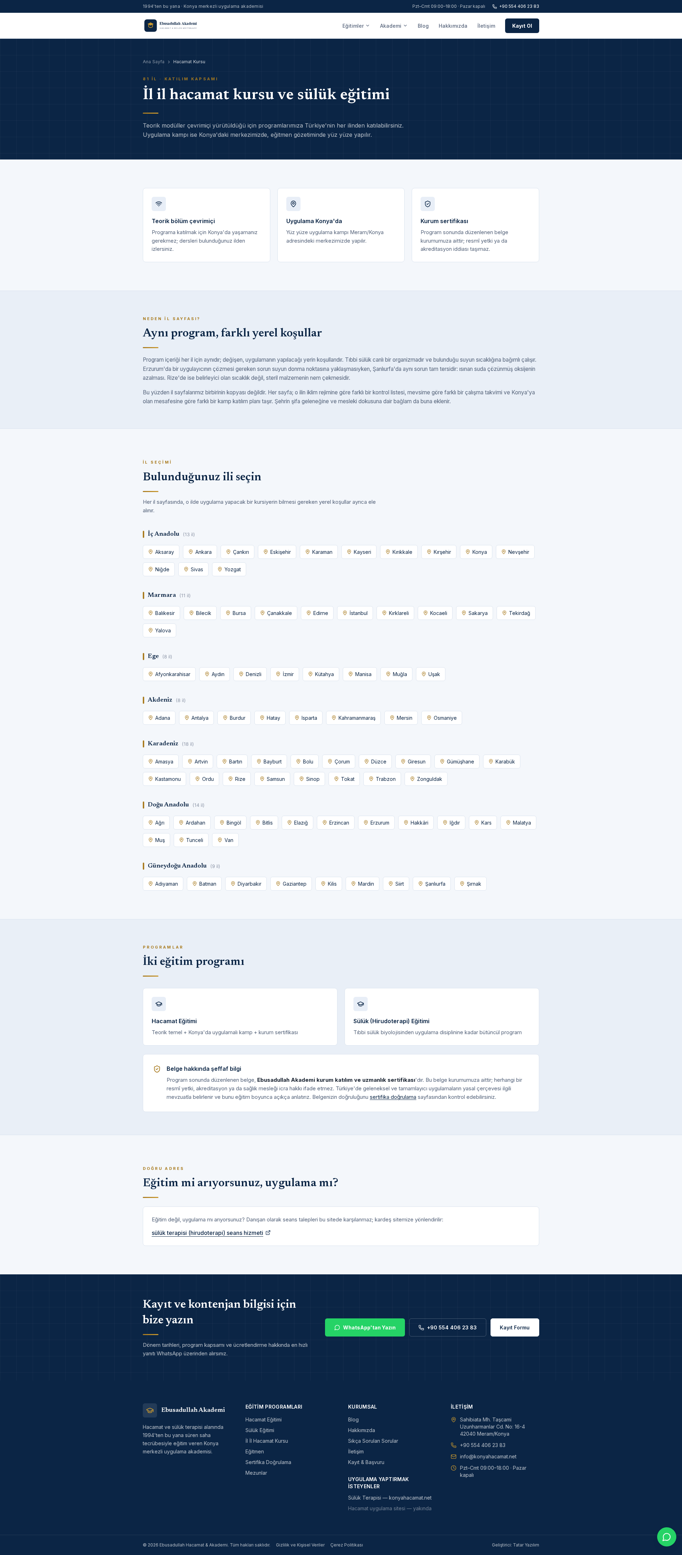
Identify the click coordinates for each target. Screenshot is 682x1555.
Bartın (235, 761)
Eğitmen (254, 1451)
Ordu (208, 779)
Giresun (417, 761)
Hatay (273, 718)
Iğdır (455, 823)
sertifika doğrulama (393, 1097)
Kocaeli (438, 613)
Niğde (162, 569)
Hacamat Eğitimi (263, 1419)
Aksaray (164, 552)
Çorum (342, 761)
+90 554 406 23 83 (519, 6)
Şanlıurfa (435, 884)
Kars (486, 823)
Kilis (332, 884)
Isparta (309, 718)
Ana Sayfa (153, 61)
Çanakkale (279, 613)
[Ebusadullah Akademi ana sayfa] (175, 25)
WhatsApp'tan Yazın (369, 1327)
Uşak (434, 674)
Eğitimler (353, 26)
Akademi (390, 26)
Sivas (197, 569)
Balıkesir (165, 613)
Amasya (164, 761)
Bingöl (234, 823)
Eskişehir (280, 552)
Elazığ (301, 823)
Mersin (404, 718)
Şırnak (474, 884)
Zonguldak (429, 779)
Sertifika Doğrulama (268, 1462)
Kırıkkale (402, 552)
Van (228, 840)
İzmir (288, 674)
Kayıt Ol (522, 26)
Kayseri (362, 552)
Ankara (203, 552)
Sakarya (478, 613)
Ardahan (195, 823)
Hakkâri (419, 823)
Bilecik (203, 613)
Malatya (522, 823)
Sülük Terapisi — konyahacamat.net (390, 1498)
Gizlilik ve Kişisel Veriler (300, 1545)
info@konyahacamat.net (488, 1456)
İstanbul (359, 613)
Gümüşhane (460, 761)
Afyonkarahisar (172, 674)
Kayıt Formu (515, 1327)
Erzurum (379, 823)
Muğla (400, 674)
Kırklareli (399, 613)
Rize (240, 779)
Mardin (366, 884)
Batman (207, 884)
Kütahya (324, 674)
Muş (160, 840)
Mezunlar (256, 1473)
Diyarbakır (249, 884)
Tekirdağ (519, 613)
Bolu (308, 761)
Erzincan (339, 823)
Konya (479, 552)
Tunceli (194, 840)
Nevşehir (518, 552)
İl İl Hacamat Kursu (266, 1441)
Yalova (163, 630)
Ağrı (159, 823)
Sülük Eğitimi (259, 1430)
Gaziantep (295, 884)
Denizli (253, 674)
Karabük (505, 761)
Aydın (218, 674)
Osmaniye (445, 718)
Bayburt (273, 761)
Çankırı (241, 552)
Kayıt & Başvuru (366, 1462)
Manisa (363, 674)
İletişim (486, 26)
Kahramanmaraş (357, 718)
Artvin (201, 761)
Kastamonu (168, 779)
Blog (423, 26)
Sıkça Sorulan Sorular (373, 1441)
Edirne (320, 613)
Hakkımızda (453, 26)
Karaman (322, 552)
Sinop (313, 779)
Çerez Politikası (346, 1545)
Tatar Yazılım (526, 1545)
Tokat (347, 779)
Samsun (276, 779)
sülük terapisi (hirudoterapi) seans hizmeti (207, 1232)
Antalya (200, 718)
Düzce (378, 761)
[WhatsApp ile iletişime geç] (666, 1536)
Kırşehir (442, 552)
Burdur (237, 718)
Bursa (239, 613)
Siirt (399, 884)
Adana (162, 718)
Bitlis (267, 823)
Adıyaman (166, 884)
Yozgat (232, 569)
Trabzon (386, 779)
